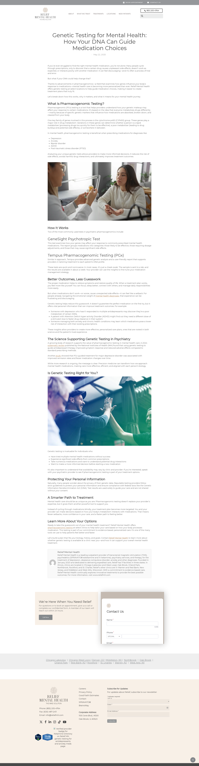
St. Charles (106, 662)
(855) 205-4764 (53, 708)
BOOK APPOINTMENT (134, 2)
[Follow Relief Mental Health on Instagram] (54, 722)
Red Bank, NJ (78, 662)
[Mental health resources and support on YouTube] (64, 722)
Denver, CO (98, 660)
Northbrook (130, 660)
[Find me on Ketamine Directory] (63, 746)
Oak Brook (145, 660)
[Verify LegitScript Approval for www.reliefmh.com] (38, 741)
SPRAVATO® (85, 702)
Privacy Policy (85, 692)
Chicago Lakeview (56, 660)
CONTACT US (155, 2)
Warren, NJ (121, 662)
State (109, 704)
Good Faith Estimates (89, 695)
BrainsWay (84, 705)
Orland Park (61, 662)
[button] (45, 617)
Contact (82, 699)
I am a (109, 698)
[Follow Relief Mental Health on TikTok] (59, 722)
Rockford (92, 662)
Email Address (112, 711)
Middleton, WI (114, 660)
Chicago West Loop (80, 660)
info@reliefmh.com (54, 715)
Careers (82, 689)
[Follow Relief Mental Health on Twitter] (41, 722)
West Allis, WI (137, 662)
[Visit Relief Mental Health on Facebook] (45, 722)
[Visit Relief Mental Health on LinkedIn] (50, 722)
